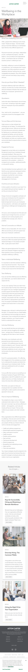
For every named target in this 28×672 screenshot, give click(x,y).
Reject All (21, 669)
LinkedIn (12, 649)
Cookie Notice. (11, 666)
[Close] (25, 660)
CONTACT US (20, 639)
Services (8, 639)
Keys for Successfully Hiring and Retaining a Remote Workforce (14, 499)
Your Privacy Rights (6, 669)
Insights (8, 641)
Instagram (15, 649)
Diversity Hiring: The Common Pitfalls (14, 553)
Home (14, 4)
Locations (20, 641)
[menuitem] (8, 637)
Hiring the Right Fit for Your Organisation (14, 601)
